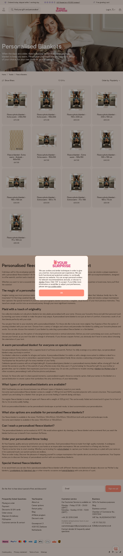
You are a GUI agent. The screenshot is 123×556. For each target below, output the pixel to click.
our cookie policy (54, 286)
